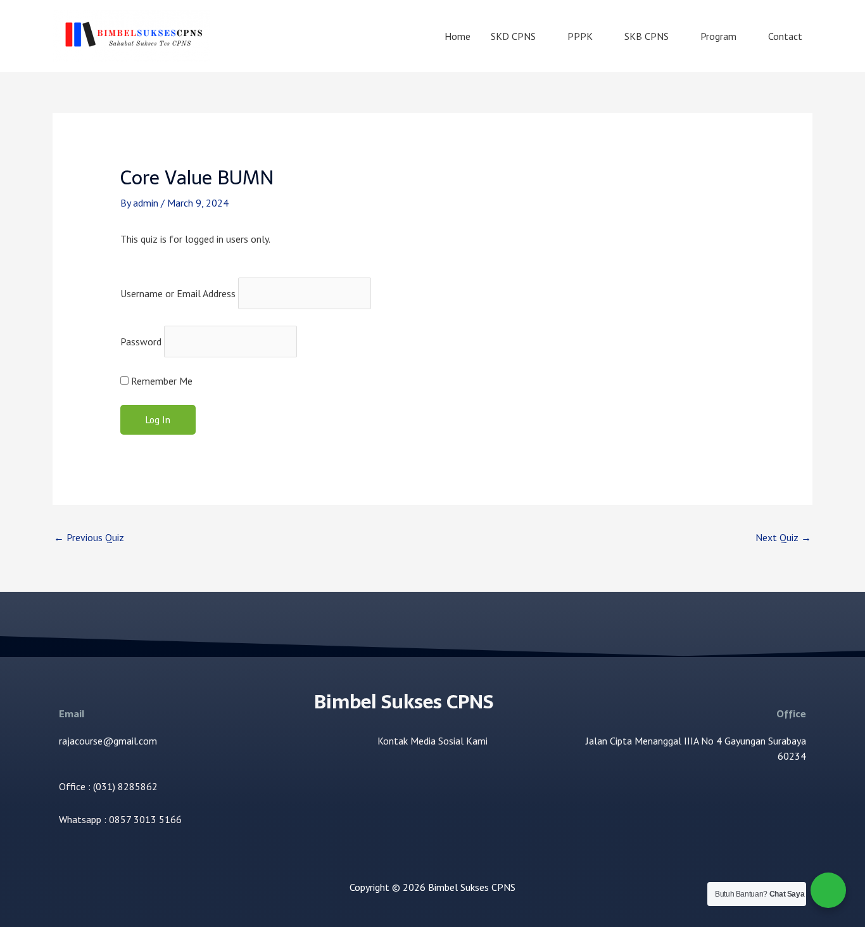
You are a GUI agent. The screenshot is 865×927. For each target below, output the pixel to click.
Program (718, 36)
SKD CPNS (513, 36)
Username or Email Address (178, 293)
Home (457, 36)
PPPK (580, 36)
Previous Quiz (89, 537)
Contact (785, 36)
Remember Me (161, 380)
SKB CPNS (646, 36)
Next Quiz (783, 537)
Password (140, 341)
